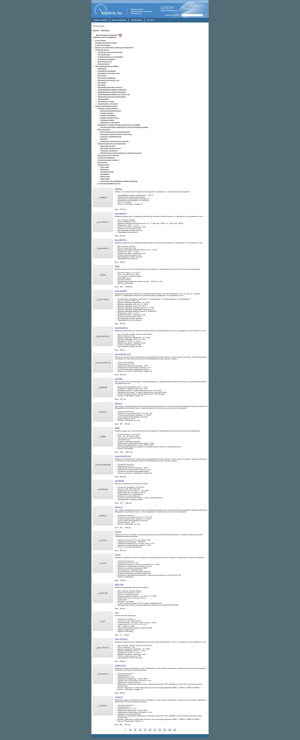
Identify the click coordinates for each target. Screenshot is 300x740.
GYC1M (118, 532)
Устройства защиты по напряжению (110, 57)
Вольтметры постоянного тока (108, 80)
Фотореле (103, 139)
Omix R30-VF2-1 (121, 328)
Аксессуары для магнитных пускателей (114, 141)
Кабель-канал (105, 176)
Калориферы (104, 174)
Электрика (105, 30)
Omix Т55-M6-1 (121, 291)
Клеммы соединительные (109, 118)
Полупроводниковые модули (110, 148)
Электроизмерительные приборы (106, 66)
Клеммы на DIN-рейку (108, 115)
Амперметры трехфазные (107, 71)
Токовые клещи (103, 99)
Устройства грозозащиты (106, 59)
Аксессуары (104, 167)
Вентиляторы (102, 162)
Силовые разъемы (106, 113)
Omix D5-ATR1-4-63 (123, 456)
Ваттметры (101, 85)
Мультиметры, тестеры (106, 101)
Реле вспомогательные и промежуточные (115, 132)
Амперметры (102, 68)
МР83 (117, 266)
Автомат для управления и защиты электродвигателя (114, 47)
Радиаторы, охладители (109, 150)
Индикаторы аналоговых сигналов (110, 87)
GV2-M (117, 555)
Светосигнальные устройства (108, 155)
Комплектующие (103, 165)
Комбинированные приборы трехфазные (112, 92)
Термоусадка (105, 179)
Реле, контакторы (104, 129)
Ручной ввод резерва (102, 45)
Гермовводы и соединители (110, 122)
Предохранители (104, 64)
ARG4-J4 (118, 507)
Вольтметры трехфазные (107, 78)
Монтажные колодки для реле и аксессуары (116, 134)
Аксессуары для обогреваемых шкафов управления (118, 181)
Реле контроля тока (105, 61)
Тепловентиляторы (107, 172)
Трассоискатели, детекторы (107, 104)
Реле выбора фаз (104, 54)
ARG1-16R (119, 585)
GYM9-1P (119, 697)
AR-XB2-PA (119, 481)
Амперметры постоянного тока (108, 73)
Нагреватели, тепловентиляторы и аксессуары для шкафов (119, 125)
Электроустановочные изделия (106, 106)
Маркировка (104, 169)
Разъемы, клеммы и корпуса (108, 108)
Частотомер (102, 82)
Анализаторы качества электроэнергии (112, 97)
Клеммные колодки (107, 120)
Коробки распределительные (110, 111)
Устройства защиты (102, 50)
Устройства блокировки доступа (109, 183)
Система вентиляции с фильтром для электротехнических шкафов (124, 127)
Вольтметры (102, 75)
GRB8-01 (118, 189)
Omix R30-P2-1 (121, 240)
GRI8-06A (119, 379)
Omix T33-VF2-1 (121, 639)
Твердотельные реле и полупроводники (112, 143)
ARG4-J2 (118, 403)
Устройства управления (106, 158)
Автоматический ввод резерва (106, 43)
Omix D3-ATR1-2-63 (123, 354)
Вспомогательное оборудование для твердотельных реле (121, 153)
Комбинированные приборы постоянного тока (114, 94)
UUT (116, 613)
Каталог (96, 30)
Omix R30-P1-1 (121, 214)
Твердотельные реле (107, 146)
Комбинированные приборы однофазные (112, 90)
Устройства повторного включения (110, 52)
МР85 (117, 428)
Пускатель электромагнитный (110, 136)
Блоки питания (100, 40)
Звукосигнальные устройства (108, 160)
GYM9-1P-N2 (120, 665)
